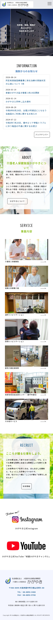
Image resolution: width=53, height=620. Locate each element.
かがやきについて (17, 201)
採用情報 (26, 486)
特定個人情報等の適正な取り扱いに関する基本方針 (26, 605)
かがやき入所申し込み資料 (18, 101)
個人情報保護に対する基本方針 (26, 601)
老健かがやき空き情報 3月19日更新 (22, 92)
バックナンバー (41, 134)
